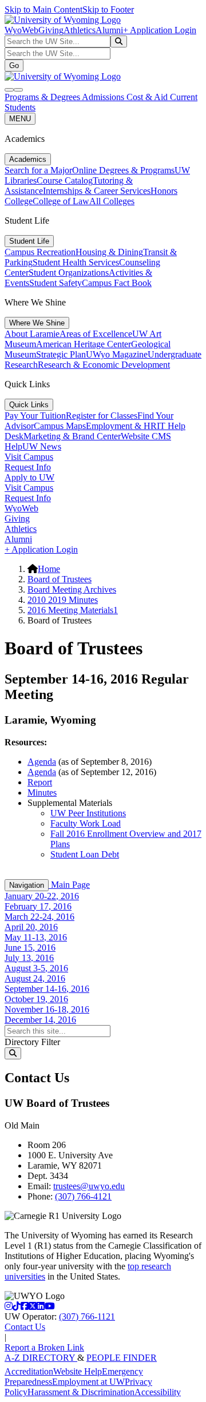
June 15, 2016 (30, 947)
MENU (20, 118)
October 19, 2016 (36, 999)
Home (49, 569)
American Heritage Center (83, 344)
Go (14, 65)
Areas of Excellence (96, 334)
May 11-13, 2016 (36, 937)
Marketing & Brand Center (72, 436)
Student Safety (55, 283)
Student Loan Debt (84, 854)
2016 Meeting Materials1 (72, 610)
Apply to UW (29, 477)
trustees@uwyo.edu (89, 1186)
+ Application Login (159, 30)
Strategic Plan (61, 354)
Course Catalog (65, 180)
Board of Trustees (59, 579)
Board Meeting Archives (71, 589)
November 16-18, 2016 (47, 1009)
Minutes (42, 792)
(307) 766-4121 (83, 1196)
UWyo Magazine (117, 354)
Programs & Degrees (43, 97)
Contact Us (25, 1327)
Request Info (28, 467)
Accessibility (157, 1392)
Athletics (80, 30)
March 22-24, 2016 (39, 917)
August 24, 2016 (35, 978)
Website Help (77, 1371)
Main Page (69, 884)
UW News (41, 446)
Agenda (41, 761)
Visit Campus (29, 457)
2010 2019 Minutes (62, 600)
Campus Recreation (40, 252)
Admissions (104, 97)
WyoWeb (21, 30)
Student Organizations (69, 272)
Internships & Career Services (96, 191)
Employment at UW (88, 1382)
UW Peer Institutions (88, 813)
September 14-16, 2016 (47, 989)
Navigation (26, 885)
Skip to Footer (108, 9)
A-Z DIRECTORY (41, 1358)
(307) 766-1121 (87, 1316)
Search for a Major (38, 170)
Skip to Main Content (43, 9)
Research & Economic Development (104, 365)
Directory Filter (32, 1042)
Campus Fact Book (117, 283)
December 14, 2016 (40, 1019)
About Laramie (32, 334)
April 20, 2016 (31, 927)
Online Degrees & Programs (123, 170)
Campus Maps (60, 426)
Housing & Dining (109, 252)
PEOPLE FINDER (121, 1358)
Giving (51, 30)
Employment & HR (121, 426)
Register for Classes (101, 415)
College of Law (61, 201)
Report (39, 782)
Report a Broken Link (44, 1347)
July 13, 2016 (29, 958)
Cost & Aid (148, 97)
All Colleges (111, 201)
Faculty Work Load (85, 823)
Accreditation (29, 1371)
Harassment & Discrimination (80, 1392)
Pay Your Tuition (35, 415)
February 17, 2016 (38, 906)
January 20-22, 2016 (42, 896)
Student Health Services (76, 262)
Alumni (109, 30)
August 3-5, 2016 (36, 968)
